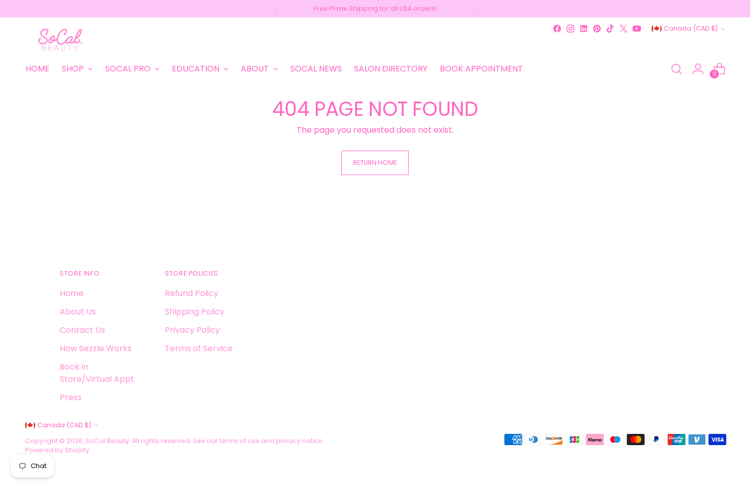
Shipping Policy (194, 312)
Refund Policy (191, 293)
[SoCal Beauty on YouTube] (636, 28)
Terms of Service (199, 348)
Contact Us (82, 330)
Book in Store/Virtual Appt (97, 373)
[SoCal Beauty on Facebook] (557, 28)
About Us (78, 312)
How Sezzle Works (96, 348)
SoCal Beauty (107, 440)
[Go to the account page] (698, 69)
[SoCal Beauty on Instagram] (570, 28)
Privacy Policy (192, 330)
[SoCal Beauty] (60, 40)
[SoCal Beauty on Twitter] (623, 28)
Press (71, 397)
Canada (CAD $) (691, 28)
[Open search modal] (676, 69)
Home (72, 293)
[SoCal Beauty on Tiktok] (610, 28)
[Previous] (276, 8)
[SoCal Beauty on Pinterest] (597, 28)
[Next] (473, 8)
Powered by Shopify (57, 450)
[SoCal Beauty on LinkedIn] (583, 28)
